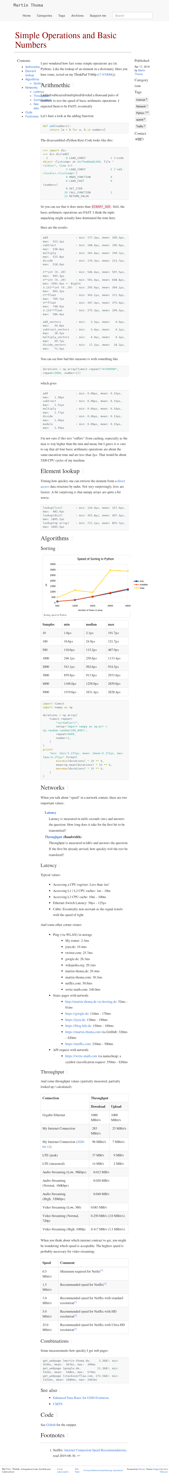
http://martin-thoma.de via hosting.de (90, 1001)
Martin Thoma (28, 5)
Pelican (141, 1469)
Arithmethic (32, 67)
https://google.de (76, 1013)
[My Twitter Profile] (136, 139)
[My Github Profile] (141, 139)
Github (51, 1424)
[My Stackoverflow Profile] (144, 139)
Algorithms (32, 79)
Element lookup (30, 73)
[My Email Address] (138, 139)
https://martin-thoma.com (83, 1031)
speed (140, 119)
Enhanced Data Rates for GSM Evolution (81, 1397)
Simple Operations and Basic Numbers (66, 39)
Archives (77, 15)
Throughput (53, 836)
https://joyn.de (75, 1019)
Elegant (156, 1469)
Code (28, 112)
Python (142, 112)
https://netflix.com (77, 1043)
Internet (141, 99)
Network (142, 106)
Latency (50, 812)
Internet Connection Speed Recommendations (95, 1450)
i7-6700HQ (106, 74)
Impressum (118, 1470)
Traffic (140, 126)
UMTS (57, 1403)
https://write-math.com (81, 1055)
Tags (61, 15)
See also (36, 106)
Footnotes (32, 116)
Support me (98, 15)
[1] (101, 1270)
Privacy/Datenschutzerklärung (98, 1470)
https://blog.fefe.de (78, 1025)
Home (27, 15)
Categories (44, 15)
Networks (31, 87)
